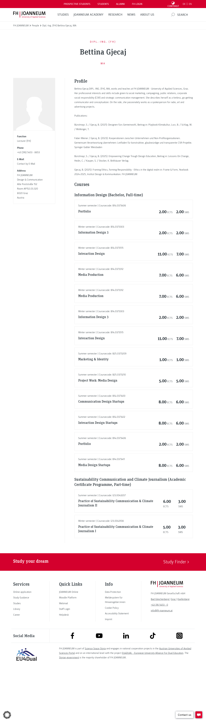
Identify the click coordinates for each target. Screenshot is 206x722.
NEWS (131, 15)
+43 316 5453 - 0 (159, 604)
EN (190, 4)
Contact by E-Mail (26, 163)
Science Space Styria (95, 648)
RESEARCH (115, 15)
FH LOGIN (137, 4)
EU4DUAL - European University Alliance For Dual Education (152, 653)
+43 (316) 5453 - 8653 (28, 152)
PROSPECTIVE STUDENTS (77, 4)
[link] (26, 592)
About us (147, 15)
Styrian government (69, 657)
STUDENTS (103, 4)
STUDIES (63, 15)
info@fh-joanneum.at (162, 610)
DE (184, 4)
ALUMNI (120, 4)
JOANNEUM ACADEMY (88, 15)
